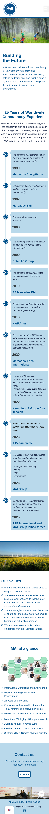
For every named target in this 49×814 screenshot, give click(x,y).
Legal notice (33, 802)
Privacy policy (16, 802)
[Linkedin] (24, 811)
